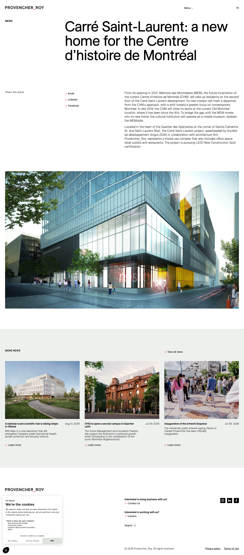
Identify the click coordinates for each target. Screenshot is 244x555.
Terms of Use (231, 548)
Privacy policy (212, 548)
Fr (238, 8)
